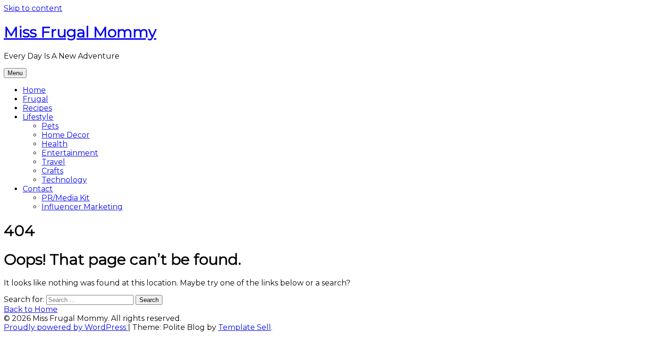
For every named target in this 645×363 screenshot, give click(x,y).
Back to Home (31, 309)
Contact (38, 188)
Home (34, 90)
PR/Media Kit (66, 197)
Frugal (35, 99)
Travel (53, 161)
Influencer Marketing (82, 206)
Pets (50, 125)
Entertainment (70, 152)
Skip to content (33, 8)
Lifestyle (38, 116)
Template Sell (244, 327)
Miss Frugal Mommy (80, 32)
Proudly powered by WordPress (66, 327)
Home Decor (66, 134)
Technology (64, 179)
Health (55, 143)
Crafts (52, 170)
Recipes (37, 108)
